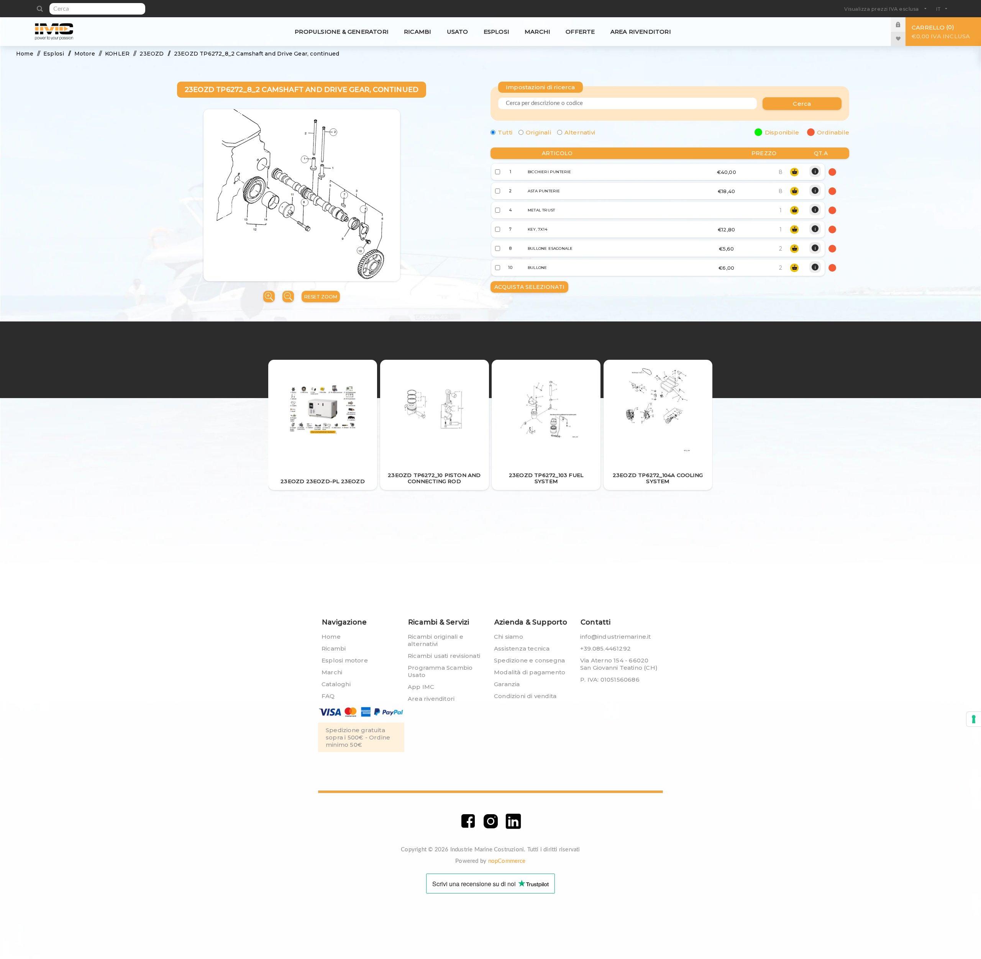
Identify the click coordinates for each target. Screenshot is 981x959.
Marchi (332, 672)
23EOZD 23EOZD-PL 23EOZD (323, 481)
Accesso (904, 24)
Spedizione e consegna (529, 660)
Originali (538, 132)
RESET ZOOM (320, 297)
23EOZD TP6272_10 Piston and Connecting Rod (434, 478)
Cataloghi (336, 684)
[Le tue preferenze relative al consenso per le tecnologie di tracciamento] (973, 719)
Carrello (941, 31)
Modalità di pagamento (529, 672)
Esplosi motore (345, 660)
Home (331, 636)
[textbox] (97, 9)
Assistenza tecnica (522, 648)
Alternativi (579, 132)
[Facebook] (468, 821)
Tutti (505, 132)
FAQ (328, 696)
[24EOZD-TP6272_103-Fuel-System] (546, 409)
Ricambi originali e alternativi (435, 640)
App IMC (421, 686)
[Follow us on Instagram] (491, 821)
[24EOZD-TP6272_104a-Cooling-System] (658, 410)
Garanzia (507, 684)
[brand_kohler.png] (323, 410)
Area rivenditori (431, 698)
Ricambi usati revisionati (444, 655)
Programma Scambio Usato (440, 671)
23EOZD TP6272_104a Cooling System (658, 478)
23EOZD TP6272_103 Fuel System (546, 478)
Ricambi (334, 648)
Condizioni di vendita (525, 696)
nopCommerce (507, 861)
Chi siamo (508, 636)
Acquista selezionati (529, 287)
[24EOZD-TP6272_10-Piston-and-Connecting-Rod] (434, 410)
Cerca (39, 9)
